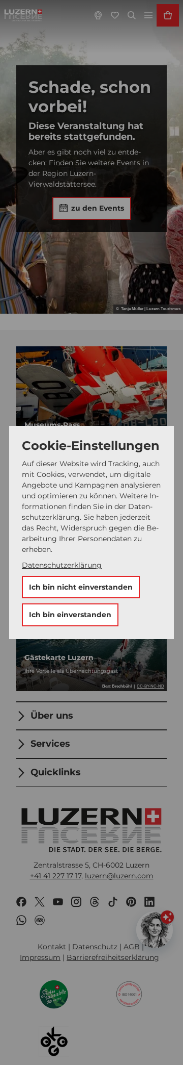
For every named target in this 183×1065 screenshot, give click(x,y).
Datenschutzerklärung (62, 565)
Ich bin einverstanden (70, 614)
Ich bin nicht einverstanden (81, 587)
